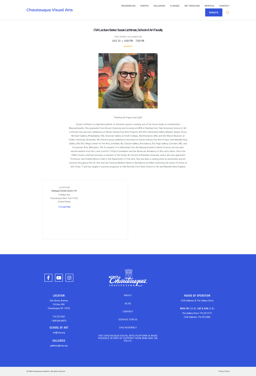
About (128, 295)
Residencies (128, 5)
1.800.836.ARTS (58, 320)
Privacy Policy (224, 371)
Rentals (209, 5)
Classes (175, 5)
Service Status (128, 319)
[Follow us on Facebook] (48, 278)
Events (144, 5)
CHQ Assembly (128, 327)
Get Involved (192, 5)
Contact (224, 5)
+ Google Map (64, 207)
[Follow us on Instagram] (69, 278)
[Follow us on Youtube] (59, 278)
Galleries (159, 5)
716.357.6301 (58, 316)
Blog (128, 303)
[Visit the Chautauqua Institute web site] (128, 277)
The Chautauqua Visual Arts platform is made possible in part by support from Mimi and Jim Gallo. (128, 338)
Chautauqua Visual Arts (50, 10)
